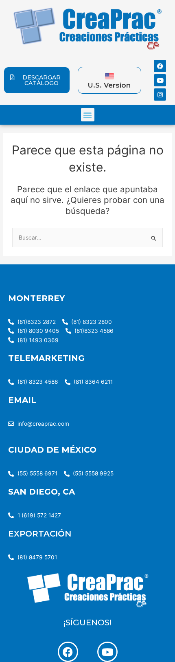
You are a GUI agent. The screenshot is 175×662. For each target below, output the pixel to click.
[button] (87, 114)
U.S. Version (109, 85)
